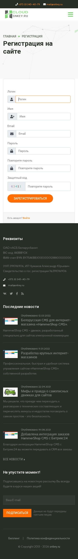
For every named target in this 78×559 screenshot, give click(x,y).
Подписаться (17, 513)
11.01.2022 (44, 348)
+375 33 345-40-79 (29, 4)
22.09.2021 (44, 386)
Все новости (13, 459)
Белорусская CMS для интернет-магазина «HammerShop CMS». (46, 322)
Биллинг (14, 538)
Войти (26, 218)
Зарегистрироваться (30, 198)
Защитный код (17, 178)
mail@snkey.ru (54, 4)
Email (10, 126)
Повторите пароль (19, 160)
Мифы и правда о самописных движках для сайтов (44, 393)
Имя (10, 109)
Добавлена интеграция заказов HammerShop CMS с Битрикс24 (45, 436)
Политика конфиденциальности (48, 538)
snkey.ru (55, 546)
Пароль (12, 143)
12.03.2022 (44, 315)
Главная (9, 36)
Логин (11, 91)
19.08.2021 (44, 429)
